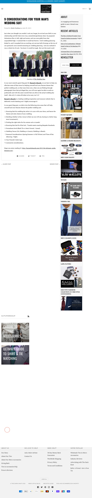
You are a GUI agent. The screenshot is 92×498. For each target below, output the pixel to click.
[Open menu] (4, 8)
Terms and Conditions (54, 466)
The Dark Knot (17, 483)
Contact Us (28, 456)
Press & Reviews (7, 470)
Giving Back (5, 463)
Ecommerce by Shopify (71, 483)
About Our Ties (6, 456)
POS (58, 483)
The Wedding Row (39, 79)
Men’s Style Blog (34, 483)
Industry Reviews (76, 459)
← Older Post (6, 164)
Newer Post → (55, 164)
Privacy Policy (52, 462)
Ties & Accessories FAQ (9, 467)
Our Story (4, 453)
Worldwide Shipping (54, 459)
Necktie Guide (48, 483)
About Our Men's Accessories (11, 460)
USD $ (84, 8)
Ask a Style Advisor (30, 453)
